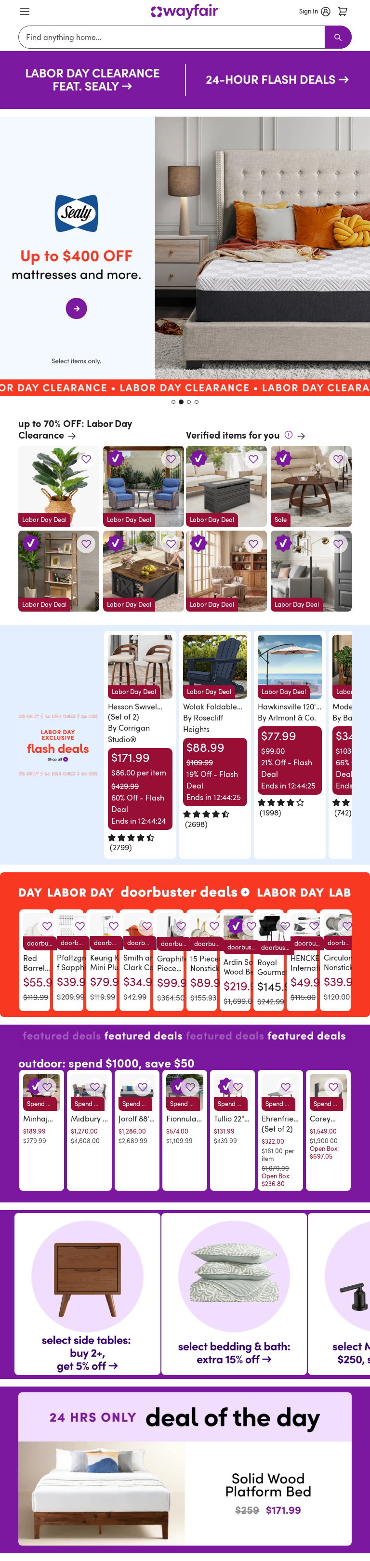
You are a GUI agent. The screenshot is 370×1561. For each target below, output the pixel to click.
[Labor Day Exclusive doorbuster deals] (184, 891)
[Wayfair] (185, 12)
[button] (86, 459)
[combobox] (173, 37)
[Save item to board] (86, 459)
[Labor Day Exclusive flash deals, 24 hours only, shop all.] (57, 745)
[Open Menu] (24, 11)
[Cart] (342, 11)
